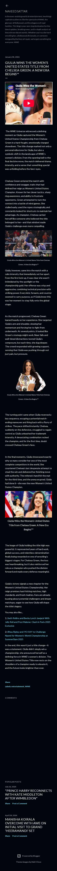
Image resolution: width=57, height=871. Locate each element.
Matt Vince (36, 862)
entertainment (17, 686)
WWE (27, 686)
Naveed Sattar (16, 11)
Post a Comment (19, 803)
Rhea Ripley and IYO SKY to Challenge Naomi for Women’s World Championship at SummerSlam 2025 (26, 635)
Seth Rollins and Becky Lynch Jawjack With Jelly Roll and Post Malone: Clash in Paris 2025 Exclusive (27, 622)
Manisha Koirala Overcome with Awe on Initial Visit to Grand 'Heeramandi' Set (25, 825)
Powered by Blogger (31, 856)
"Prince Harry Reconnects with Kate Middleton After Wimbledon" (28, 794)
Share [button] (7, 682)
